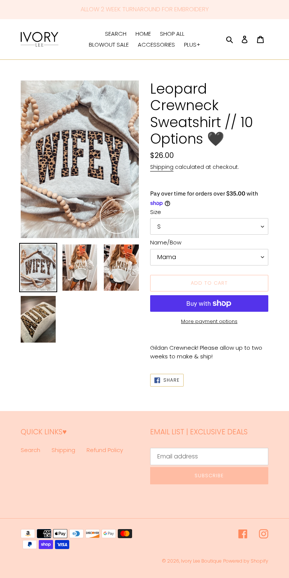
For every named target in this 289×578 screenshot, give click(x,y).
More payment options (209, 321)
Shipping (161, 167)
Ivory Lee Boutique (201, 561)
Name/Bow (165, 242)
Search (30, 450)
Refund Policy (105, 450)
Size (155, 212)
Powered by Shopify (245, 561)
